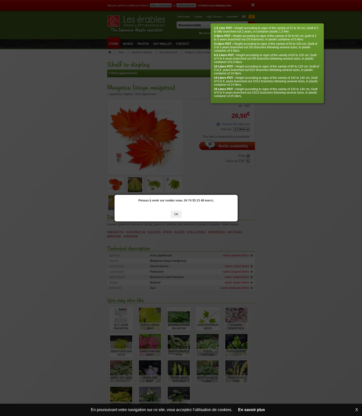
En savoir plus (251, 410)
